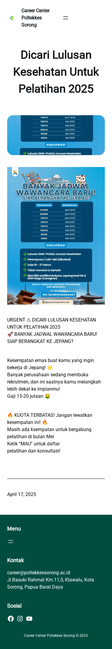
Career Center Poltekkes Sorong (36, 18)
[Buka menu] (65, 17)
